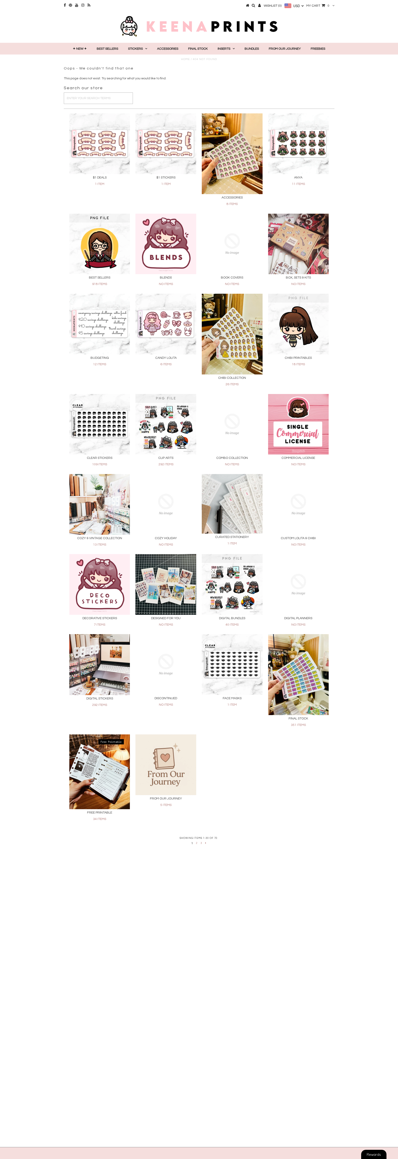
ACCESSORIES (167, 48)
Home (185, 59)
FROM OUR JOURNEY (285, 48)
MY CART (317, 5)
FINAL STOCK (198, 48)
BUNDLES (252, 48)
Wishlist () (272, 5)
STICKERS (135, 48)
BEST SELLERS (107, 48)
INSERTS (224, 48)
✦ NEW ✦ (80, 48)
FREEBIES (318, 48)
